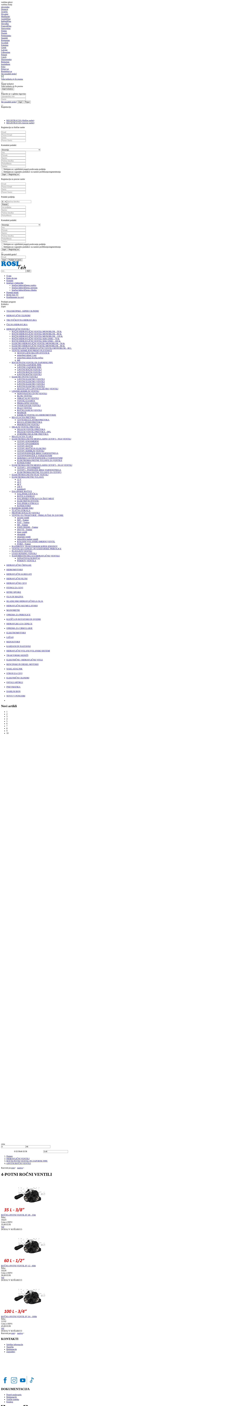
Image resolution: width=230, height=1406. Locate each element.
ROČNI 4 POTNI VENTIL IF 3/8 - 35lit (18, 1215)
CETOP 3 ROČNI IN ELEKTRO (31, 448)
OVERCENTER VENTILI (29, 405)
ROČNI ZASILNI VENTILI (29, 410)
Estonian (4, 45)
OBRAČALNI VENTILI (28, 398)
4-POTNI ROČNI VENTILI (29, 372)
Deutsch (4, 9)
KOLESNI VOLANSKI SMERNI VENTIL (36, 541)
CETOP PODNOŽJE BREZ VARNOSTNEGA (37, 453)
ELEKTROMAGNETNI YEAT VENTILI (30, 475)
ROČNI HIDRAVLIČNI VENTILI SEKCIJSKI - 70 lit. (36, 339)
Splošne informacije (14, 1344)
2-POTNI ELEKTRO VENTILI (31, 379)
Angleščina (6, 19)
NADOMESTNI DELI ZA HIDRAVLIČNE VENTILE (36, 556)
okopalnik (21, 534)
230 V (19, 487)
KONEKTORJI (24, 463)
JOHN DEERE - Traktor (27, 527)
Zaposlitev (10, 1352)
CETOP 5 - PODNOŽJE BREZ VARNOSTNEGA (39, 470)
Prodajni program (8, 302)
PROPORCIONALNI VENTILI (26, 513)
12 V (19, 479)
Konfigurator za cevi (15, 297)
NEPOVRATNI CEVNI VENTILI (32, 393)
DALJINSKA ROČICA (27, 494)
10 (7, 733)
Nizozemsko (6, 59)
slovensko (5, 7)
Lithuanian (5, 52)
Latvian (4, 50)
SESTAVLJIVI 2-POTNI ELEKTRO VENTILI (37, 389)
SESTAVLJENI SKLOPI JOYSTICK (33, 353)
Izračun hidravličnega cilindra (24, 290)
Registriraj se (14, 174)
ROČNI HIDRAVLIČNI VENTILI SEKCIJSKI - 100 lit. (36, 341)
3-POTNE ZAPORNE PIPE (29, 367)
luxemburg (5, 64)
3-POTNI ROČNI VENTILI (29, 370)
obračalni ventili (23, 537)
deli (18, 360)
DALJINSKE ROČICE (22, 491)
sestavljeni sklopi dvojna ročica (30, 358)
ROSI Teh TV (12, 295)
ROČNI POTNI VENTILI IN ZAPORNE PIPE (32, 362)
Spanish (4, 38)
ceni (13, 1168)
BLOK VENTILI (24, 396)
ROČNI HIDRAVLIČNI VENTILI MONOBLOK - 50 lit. (37, 331)
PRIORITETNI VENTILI (28, 424)
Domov (9, 1156)
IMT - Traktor (23, 520)
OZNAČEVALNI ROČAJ (28, 558)
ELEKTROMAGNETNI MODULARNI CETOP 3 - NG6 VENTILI (41, 439)
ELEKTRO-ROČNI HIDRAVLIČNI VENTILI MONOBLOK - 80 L (42, 348)
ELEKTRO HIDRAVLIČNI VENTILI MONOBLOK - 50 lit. (38, 343)
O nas (8, 276)
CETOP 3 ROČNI (25, 446)
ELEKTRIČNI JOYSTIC (28, 501)
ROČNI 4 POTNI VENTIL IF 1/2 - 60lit (18, 1266)
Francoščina (6, 26)
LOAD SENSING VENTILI (24, 553)
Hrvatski (4, 14)
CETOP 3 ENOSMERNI (28, 441)
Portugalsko (6, 35)
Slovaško (5, 24)
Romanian (5, 40)
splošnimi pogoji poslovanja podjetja (30, 169)
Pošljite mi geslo (15, 260)
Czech (3, 57)
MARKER (21, 413)
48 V (19, 484)
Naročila (10, 1347)
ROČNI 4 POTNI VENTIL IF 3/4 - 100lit (19, 1316)
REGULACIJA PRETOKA (24, 417)
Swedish (4, 43)
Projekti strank (12, 292)
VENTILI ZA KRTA (26, 401)
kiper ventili (22, 532)
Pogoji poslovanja (13, 1395)
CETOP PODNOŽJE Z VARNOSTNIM (34, 455)
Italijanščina (6, 21)
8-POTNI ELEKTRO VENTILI (31, 386)
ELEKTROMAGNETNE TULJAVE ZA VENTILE (39, 460)
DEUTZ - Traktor (24, 529)
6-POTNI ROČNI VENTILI (29, 374)
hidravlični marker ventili (27, 539)
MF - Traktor (22, 525)
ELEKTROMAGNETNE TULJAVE (28, 477)
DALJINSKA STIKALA (28, 503)
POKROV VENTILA (26, 561)
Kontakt (9, 280)
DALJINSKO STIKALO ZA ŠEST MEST (35, 498)
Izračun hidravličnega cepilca (24, 285)
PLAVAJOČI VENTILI (22, 551)
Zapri (20, 102)
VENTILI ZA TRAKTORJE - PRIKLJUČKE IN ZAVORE (37, 515)
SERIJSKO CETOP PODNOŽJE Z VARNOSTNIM (39, 458)
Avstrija (4, 12)
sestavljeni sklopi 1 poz (26, 355)
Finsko (4, 31)
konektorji (21, 489)
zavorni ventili (23, 518)
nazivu (20, 1168)
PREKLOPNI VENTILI (27, 403)
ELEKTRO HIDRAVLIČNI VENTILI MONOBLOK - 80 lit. (38, 346)
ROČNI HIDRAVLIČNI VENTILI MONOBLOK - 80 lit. (37, 334)
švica (3, 67)
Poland (4, 55)
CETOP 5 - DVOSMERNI (28, 467)
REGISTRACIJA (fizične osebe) (20, 120)
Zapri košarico (7, 89)
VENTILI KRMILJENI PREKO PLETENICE (32, 350)
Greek (3, 47)
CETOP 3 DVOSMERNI (28, 444)
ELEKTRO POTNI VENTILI (25, 377)
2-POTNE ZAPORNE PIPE (29, 365)
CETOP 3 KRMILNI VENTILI (30, 451)
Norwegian (6, 28)
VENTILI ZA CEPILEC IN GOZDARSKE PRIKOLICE (36, 549)
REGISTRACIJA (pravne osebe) (20, 123)
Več (2, 1227)
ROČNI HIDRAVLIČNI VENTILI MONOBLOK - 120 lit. (37, 336)
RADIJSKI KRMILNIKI (22, 508)
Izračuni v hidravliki (14, 283)
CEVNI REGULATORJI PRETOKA (33, 420)
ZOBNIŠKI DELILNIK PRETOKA (32, 434)
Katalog (9, 1402)
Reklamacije (11, 1349)
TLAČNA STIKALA (21, 510)
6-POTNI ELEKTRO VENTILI (31, 384)
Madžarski (5, 16)
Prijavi (27, 102)
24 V (19, 482)
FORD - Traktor (24, 544)
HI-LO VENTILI (24, 408)
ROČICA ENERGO (26, 496)
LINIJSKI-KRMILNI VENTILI (25, 391)
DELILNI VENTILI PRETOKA (26, 427)
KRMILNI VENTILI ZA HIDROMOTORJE (36, 415)
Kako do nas (11, 278)
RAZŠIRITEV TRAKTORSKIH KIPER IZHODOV (35, 546)
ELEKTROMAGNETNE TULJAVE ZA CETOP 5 (39, 472)
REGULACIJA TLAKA (22, 436)
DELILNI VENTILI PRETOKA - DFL (34, 432)
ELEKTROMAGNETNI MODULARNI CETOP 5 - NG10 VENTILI (42, 465)
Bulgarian (5, 62)
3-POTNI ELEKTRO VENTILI (31, 381)
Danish (4, 33)
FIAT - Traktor (23, 522)
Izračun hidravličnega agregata (24, 288)
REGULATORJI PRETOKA (29, 422)
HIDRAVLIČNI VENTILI (17, 1158)
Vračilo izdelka (12, 1399)
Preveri (5, 204)
